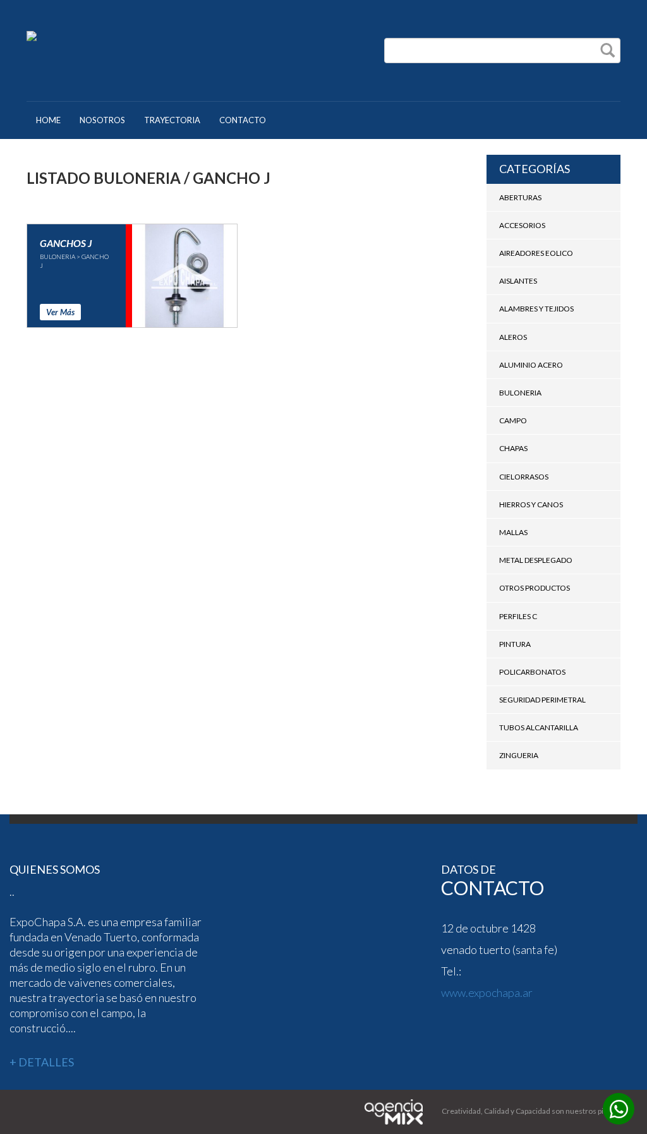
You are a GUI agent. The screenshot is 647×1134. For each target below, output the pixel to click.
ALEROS (513, 337)
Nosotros (102, 120)
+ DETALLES (41, 1062)
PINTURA (515, 644)
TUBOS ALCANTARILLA (538, 727)
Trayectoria (172, 120)
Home (48, 120)
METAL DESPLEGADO (535, 560)
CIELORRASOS (523, 476)
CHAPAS (513, 448)
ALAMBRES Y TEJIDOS (536, 308)
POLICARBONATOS (532, 672)
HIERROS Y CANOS (531, 504)
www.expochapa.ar (487, 992)
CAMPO (513, 420)
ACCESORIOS (522, 225)
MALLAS (513, 532)
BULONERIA (520, 392)
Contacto (242, 120)
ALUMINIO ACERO (531, 365)
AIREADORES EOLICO (536, 253)
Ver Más (60, 312)
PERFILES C (518, 616)
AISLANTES (518, 281)
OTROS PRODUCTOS (534, 588)
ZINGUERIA (518, 755)
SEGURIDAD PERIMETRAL (542, 699)
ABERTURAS (520, 197)
